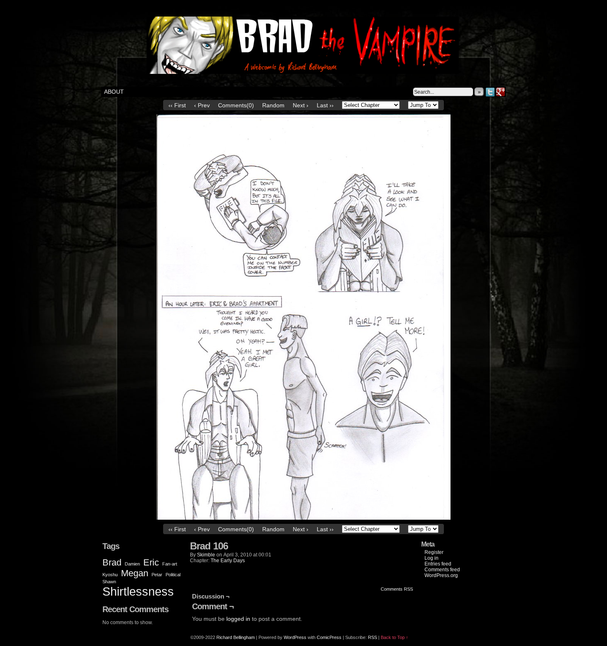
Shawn (109, 581)
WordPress (295, 637)
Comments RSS (397, 589)
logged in (238, 618)
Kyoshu (110, 574)
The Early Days (228, 560)
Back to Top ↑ (394, 637)
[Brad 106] (303, 517)
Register (433, 552)
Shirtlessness (138, 591)
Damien (132, 563)
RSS (372, 637)
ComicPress (329, 637)
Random (273, 105)
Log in (431, 558)
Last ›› (325, 105)
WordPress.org (441, 575)
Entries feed (437, 564)
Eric (151, 562)
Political (173, 574)
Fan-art (169, 563)
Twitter (490, 92)
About (114, 91)
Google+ (501, 92)
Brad (111, 562)
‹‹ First (177, 105)
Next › (300, 105)
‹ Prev (202, 105)
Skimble (206, 555)
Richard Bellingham (235, 637)
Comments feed (442, 570)
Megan (134, 573)
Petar (157, 574)
